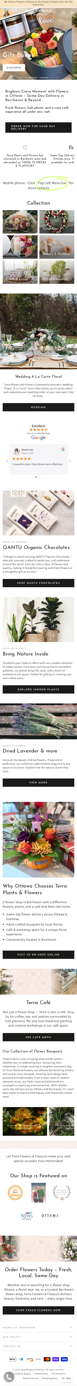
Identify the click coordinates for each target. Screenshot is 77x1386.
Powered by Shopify (21, 1373)
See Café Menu (39, 1037)
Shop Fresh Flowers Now (38, 1310)
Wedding (38, 407)
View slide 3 (43, 75)
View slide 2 (33, 75)
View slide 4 (54, 75)
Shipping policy (49, 1378)
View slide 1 (22, 75)
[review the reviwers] (62, 450)
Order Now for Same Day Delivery (33, 127)
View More (38, 783)
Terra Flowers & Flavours (33, 1369)
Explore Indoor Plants (38, 690)
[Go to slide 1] (36, 477)
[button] (63, 13)
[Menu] (4, 13)
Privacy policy (59, 1373)
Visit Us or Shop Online (38, 955)
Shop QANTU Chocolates (38, 583)
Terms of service (31, 1378)
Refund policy (41, 1373)
